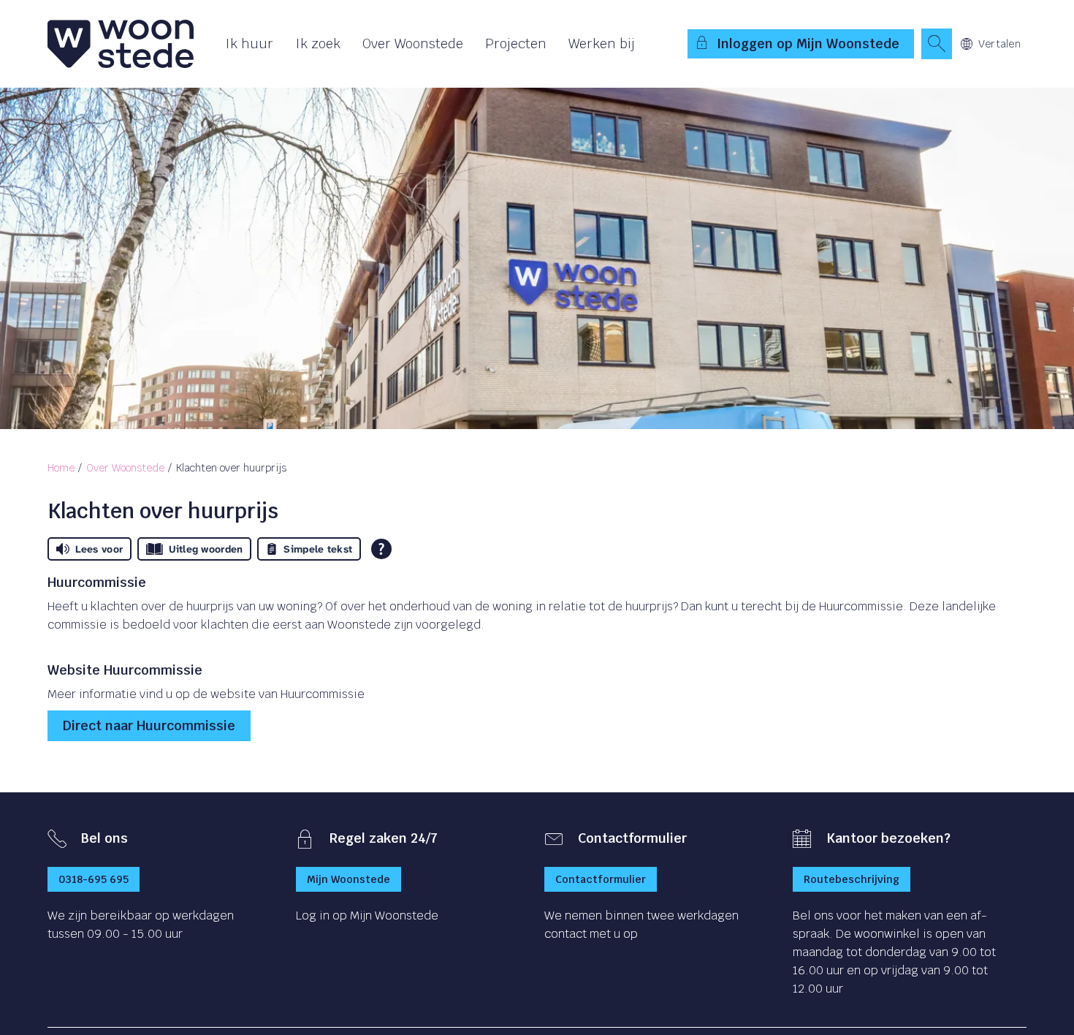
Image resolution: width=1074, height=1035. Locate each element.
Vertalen (999, 43)
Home (61, 467)
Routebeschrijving (851, 879)
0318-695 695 (93, 879)
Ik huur (249, 43)
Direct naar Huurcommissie (149, 725)
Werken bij (601, 43)
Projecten (515, 43)
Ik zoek (317, 43)
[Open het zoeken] (936, 44)
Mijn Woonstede (348, 879)
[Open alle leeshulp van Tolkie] (381, 549)
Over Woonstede (412, 43)
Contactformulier (600, 879)
